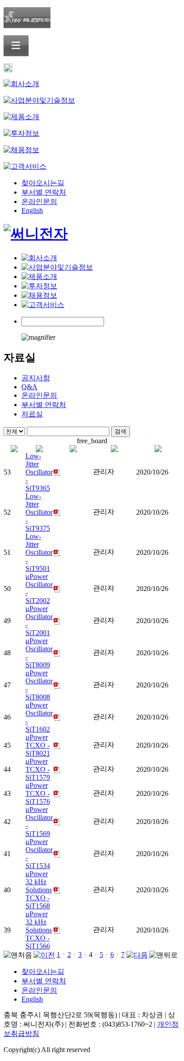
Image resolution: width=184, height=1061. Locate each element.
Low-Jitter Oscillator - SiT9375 (39, 512)
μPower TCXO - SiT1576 (37, 793)
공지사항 (35, 378)
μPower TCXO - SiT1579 (37, 769)
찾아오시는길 (42, 183)
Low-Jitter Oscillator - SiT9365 (39, 472)
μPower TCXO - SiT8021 (37, 745)
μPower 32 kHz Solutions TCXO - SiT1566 (38, 930)
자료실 (32, 414)
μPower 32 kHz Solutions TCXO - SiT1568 (38, 890)
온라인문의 (39, 201)
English (32, 210)
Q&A (29, 387)
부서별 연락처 (43, 192)
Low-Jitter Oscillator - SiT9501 (39, 552)
